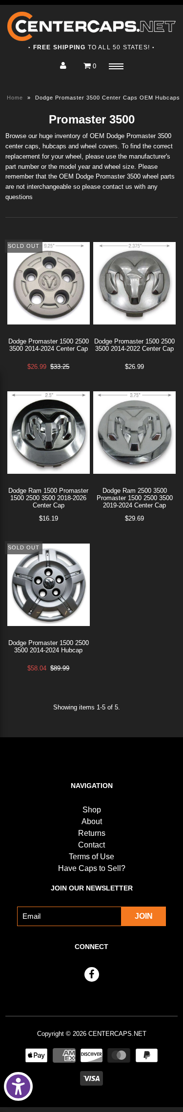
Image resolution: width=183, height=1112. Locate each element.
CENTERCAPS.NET (117, 1033)
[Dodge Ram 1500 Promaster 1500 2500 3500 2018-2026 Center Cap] (48, 481)
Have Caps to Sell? (91, 868)
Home (15, 98)
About (91, 821)
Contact (91, 845)
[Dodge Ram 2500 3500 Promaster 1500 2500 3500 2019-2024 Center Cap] (134, 481)
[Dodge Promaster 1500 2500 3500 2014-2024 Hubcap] (48, 633)
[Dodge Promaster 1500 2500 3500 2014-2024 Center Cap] (48, 332)
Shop (91, 810)
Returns (91, 833)
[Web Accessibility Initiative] (18, 1086)
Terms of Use (91, 856)
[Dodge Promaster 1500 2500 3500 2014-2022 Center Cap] (134, 332)
